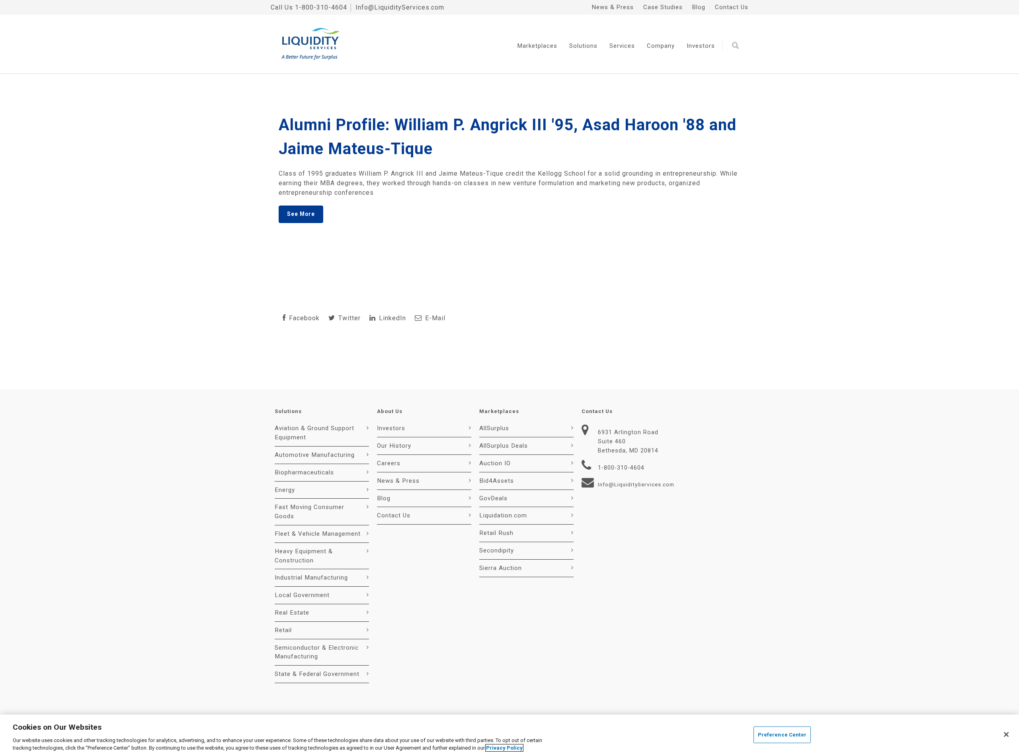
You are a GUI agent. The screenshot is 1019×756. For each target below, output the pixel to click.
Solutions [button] (583, 45)
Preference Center (782, 735)
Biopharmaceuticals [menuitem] (304, 472)
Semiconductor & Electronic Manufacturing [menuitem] (317, 652)
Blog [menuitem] (698, 7)
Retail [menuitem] (283, 630)
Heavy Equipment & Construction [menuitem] (304, 556)
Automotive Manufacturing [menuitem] (315, 454)
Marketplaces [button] (537, 45)
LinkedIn (391, 318)
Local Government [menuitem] (302, 595)
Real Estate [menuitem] (292, 612)
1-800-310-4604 (321, 7)
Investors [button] (701, 45)
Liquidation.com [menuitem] (503, 515)
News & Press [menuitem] (613, 7)
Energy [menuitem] (285, 490)
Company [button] (661, 45)
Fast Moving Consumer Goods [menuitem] (309, 511)
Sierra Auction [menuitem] (500, 568)
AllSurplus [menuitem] (494, 428)
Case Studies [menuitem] (663, 7)
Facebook (303, 318)
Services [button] (622, 45)
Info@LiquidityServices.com (399, 7)
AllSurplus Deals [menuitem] (503, 445)
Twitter (348, 318)
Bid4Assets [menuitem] (496, 480)
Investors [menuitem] (391, 428)
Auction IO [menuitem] (495, 463)
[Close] (1006, 734)
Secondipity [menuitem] (496, 550)
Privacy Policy (504, 748)
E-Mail (434, 318)
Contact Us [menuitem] (731, 7)
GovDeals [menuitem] (493, 498)
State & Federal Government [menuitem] (317, 674)
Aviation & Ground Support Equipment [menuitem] (314, 433)
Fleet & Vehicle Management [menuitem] (318, 533)
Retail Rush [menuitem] (496, 533)
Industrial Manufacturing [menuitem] (311, 577)
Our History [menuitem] (394, 445)
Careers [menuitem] (388, 463)
